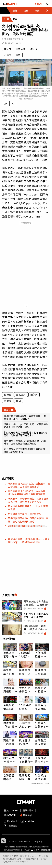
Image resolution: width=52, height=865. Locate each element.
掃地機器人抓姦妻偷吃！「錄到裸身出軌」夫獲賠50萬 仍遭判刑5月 (41, 672)
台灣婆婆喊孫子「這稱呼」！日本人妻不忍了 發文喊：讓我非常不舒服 (8, 777)
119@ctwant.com (30, 542)
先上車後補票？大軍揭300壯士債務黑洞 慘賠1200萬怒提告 (25, 450)
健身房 (7, 49)
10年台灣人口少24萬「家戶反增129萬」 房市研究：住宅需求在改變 (25, 724)
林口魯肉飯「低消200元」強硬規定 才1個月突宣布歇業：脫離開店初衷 (28, 492)
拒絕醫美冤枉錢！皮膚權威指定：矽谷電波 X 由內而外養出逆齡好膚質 (8, 689)
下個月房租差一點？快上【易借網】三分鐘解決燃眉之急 (41, 654)
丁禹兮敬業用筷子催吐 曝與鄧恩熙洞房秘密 (40, 759)
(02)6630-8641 (33, 539)
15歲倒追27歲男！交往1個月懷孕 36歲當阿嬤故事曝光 (25, 654)
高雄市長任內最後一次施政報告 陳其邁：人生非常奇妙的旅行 (8, 742)
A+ (5, 103)
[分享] (3, 840)
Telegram (12, 825)
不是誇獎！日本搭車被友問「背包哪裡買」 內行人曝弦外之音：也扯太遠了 (9, 672)
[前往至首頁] (10, 3)
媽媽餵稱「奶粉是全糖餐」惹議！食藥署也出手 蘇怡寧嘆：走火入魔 (28, 500)
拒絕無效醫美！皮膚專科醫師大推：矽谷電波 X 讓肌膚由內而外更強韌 (25, 672)
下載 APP (39, 3)
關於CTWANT (11, 810)
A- (13, 103)
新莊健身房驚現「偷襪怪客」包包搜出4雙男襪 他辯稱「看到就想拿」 (25, 434)
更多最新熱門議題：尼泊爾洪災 (24, 514)
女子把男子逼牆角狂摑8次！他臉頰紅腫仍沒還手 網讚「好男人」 (26, 759)
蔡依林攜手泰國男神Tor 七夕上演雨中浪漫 (28, 507)
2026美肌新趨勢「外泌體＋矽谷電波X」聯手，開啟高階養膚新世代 (26, 526)
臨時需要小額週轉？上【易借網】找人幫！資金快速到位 (41, 689)
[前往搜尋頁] (47, 3)
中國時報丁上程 (15, 39)
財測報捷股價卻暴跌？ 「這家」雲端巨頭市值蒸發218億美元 (41, 777)
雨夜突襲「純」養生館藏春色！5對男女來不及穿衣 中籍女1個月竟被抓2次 (9, 724)
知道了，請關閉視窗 (42, 850)
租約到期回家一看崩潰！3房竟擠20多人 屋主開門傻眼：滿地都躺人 (25, 777)
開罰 (18, 55)
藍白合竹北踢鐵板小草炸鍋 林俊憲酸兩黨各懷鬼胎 (42, 707)
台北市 (7, 55)
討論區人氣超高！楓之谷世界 (40, 724)
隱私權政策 (11, 858)
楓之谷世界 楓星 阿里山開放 (25, 742)
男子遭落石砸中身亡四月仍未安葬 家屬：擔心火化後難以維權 (28, 520)
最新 (14, 10)
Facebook (12, 821)
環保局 (33, 49)
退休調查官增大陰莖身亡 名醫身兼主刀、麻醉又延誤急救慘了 (8, 654)
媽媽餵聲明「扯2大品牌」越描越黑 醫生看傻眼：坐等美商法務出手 (29, 485)
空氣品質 (20, 49)
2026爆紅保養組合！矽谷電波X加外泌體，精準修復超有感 (25, 707)
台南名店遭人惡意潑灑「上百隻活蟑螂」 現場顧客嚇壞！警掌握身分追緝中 (41, 742)
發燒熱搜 (27, 815)
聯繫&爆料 (28, 810)
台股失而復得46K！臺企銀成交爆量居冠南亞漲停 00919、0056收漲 (10, 707)
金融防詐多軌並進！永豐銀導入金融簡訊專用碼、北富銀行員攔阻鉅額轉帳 (24, 689)
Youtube (29, 821)
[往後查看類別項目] (45, 10)
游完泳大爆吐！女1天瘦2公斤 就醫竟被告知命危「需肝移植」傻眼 (26, 426)
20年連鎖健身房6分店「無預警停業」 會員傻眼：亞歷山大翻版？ (25, 417)
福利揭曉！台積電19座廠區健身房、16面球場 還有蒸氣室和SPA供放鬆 (25, 442)
